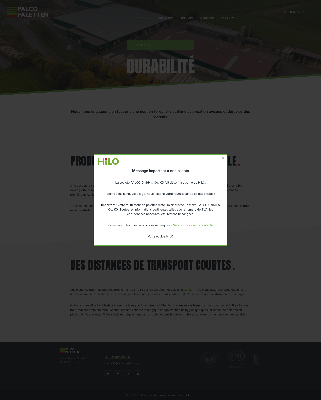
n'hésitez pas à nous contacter (192, 225)
